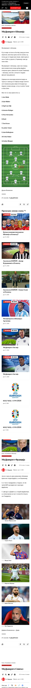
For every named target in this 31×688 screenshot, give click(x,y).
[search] (23, 8)
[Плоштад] (15, 8)
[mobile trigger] (3, 8)
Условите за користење (14, 4)
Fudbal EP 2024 (13, 198)
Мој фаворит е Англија (10, 347)
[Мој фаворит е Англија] (15, 337)
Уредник (10, 42)
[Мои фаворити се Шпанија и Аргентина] (15, 308)
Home (3, 25)
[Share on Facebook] (3, 37)
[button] (12, 37)
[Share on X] (6, 37)
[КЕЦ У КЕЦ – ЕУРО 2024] (15, 390)
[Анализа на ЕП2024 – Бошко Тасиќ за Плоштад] (15, 279)
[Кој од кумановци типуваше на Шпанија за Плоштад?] (15, 221)
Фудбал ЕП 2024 (6, 28)
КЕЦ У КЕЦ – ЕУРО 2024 (12, 401)
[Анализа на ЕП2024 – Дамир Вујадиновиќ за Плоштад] (15, 250)
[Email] (9, 37)
